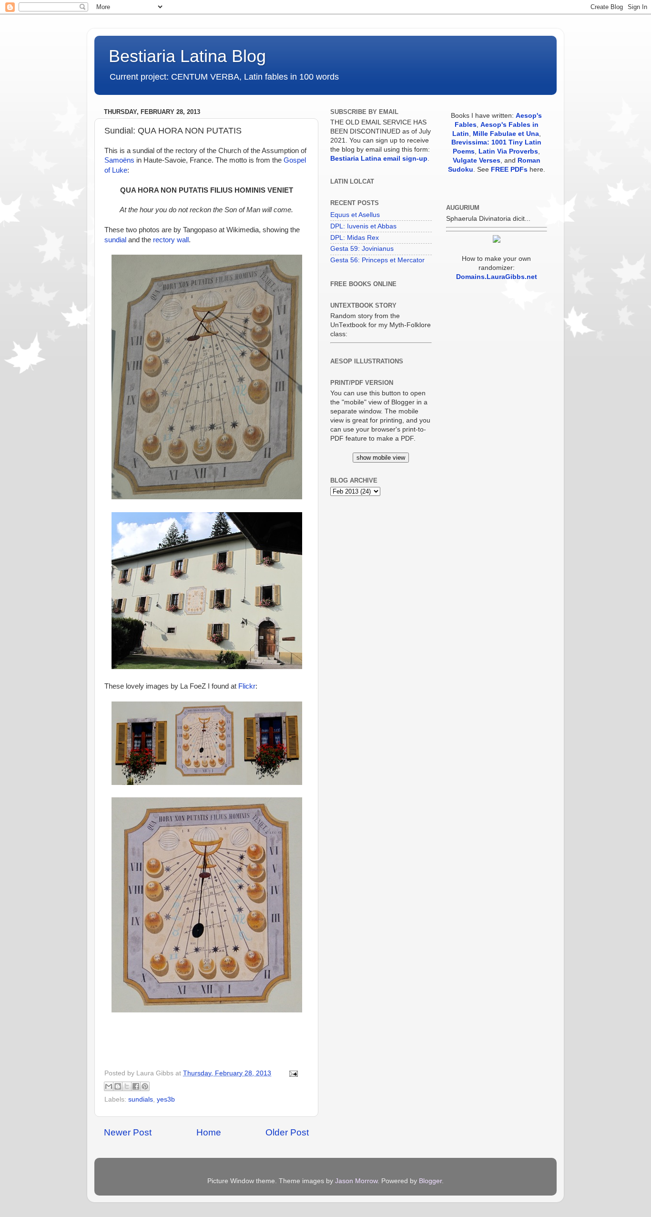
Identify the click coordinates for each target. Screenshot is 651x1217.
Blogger (430, 1181)
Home (208, 1132)
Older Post (287, 1132)
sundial (115, 240)
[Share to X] (127, 1086)
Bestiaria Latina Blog (187, 56)
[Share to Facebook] (136, 1086)
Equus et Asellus (355, 214)
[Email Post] (292, 1073)
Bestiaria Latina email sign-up (378, 158)
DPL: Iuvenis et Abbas (363, 226)
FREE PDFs (509, 169)
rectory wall (171, 240)
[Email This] (108, 1086)
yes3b (166, 1099)
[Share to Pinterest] (145, 1086)
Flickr (246, 686)
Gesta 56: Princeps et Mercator (377, 260)
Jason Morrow (356, 1181)
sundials (140, 1099)
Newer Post (128, 1132)
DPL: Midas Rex (354, 237)
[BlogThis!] (117, 1086)
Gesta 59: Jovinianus (362, 248)
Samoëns (119, 160)
